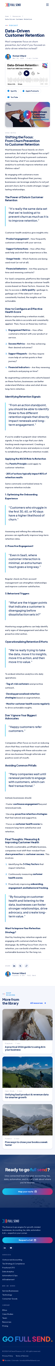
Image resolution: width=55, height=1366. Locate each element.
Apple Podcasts (32, 91)
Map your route (25, 1191)
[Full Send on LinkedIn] (4, 1247)
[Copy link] (26, 965)
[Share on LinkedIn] (14, 965)
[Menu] (47, 5)
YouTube (14, 97)
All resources (36, 1003)
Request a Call (26, 1240)
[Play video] (27, 114)
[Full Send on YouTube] (10, 1247)
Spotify (14, 91)
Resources (17, 16)
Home (7, 16)
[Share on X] (20, 965)
